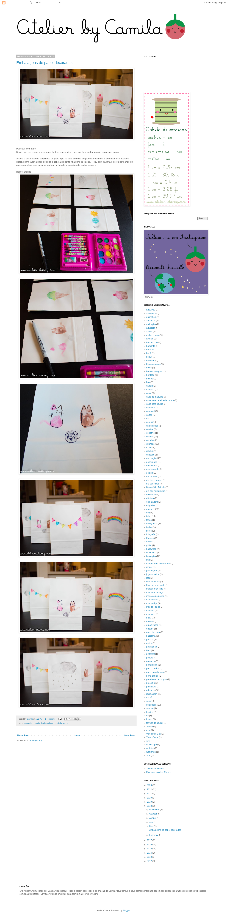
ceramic (150, 422)
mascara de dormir (155, 596)
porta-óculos (152, 676)
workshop (151, 752)
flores (149, 531)
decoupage (151, 462)
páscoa (149, 639)
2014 (149, 853)
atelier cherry (152, 335)
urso (148, 730)
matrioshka (151, 599)
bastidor (150, 349)
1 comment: (50, 719)
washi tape (151, 744)
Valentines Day (153, 734)
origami (150, 629)
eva (148, 512)
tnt (147, 715)
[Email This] (65, 719)
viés (148, 741)
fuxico (149, 541)
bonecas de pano (154, 371)
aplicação (151, 324)
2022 (149, 789)
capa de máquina (154, 397)
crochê (149, 451)
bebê (148, 353)
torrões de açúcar (154, 723)
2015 (149, 848)
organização (152, 625)
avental (149, 338)
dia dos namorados (155, 491)
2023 (149, 785)
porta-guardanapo (155, 672)
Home (77, 735)
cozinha (150, 440)
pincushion (151, 647)
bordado (150, 375)
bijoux (149, 357)
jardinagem (151, 570)
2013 (149, 857)
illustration (151, 552)
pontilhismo (151, 665)
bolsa (149, 367)
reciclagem (151, 694)
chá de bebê (152, 426)
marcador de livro (154, 589)
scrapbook (151, 705)
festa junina (151, 523)
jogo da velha (152, 574)
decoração (151, 458)
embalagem (152, 502)
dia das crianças (154, 480)
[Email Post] (59, 719)
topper (149, 719)
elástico (150, 498)
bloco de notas (153, 364)
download (151, 494)
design (149, 473)
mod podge (151, 603)
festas (149, 527)
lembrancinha (47, 723)
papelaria (58, 723)
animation (151, 317)
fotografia (150, 534)
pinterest (150, 654)
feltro (148, 516)
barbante (150, 346)
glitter (149, 545)
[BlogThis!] (69, 719)
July (151, 822)
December (154, 809)
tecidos (149, 712)
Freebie (150, 538)
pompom (150, 661)
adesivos (150, 310)
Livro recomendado (155, 585)
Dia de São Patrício (155, 487)
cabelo (149, 386)
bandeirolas (152, 342)
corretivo (150, 433)
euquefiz (36, 723)
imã (148, 560)
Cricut (149, 447)
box (148, 382)
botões (149, 378)
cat (147, 418)
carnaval (150, 411)
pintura (149, 658)
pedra (149, 643)
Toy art (149, 726)
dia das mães (152, 484)
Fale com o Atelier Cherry (158, 772)
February (154, 835)
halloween (151, 549)
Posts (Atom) (35, 740)
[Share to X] (72, 719)
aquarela (28, 723)
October (153, 814)
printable (150, 690)
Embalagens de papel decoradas (44, 62)
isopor (149, 567)
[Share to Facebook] (75, 719)
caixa (148, 393)
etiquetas (150, 505)
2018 (149, 806)
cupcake (150, 455)
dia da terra (151, 476)
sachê (149, 697)
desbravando (152, 469)
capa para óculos (154, 404)
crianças (150, 444)
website (150, 748)
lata (148, 578)
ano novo (150, 320)
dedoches (151, 465)
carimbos (150, 407)
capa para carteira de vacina (160, 400)
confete (149, 429)
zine (148, 755)
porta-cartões (152, 668)
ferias (149, 520)
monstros (150, 614)
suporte (150, 708)
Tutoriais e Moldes (155, 768)
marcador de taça (154, 592)
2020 (149, 798)
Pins (148, 650)
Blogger (126, 910)
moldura (150, 610)
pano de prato (153, 632)
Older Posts (129, 735)
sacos (65, 723)
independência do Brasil (158, 563)
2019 (149, 802)
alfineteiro (151, 313)
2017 (149, 840)
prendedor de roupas (156, 679)
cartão (149, 415)
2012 (149, 861)
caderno (150, 389)
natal (148, 618)
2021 (149, 793)
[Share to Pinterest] (79, 719)
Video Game (152, 737)
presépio (150, 683)
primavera (151, 686)
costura (149, 436)
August (153, 818)
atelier (149, 331)
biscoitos (150, 360)
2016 (149, 844)
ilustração (151, 556)
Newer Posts (23, 735)
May (151, 826)
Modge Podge (153, 607)
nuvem (149, 621)
